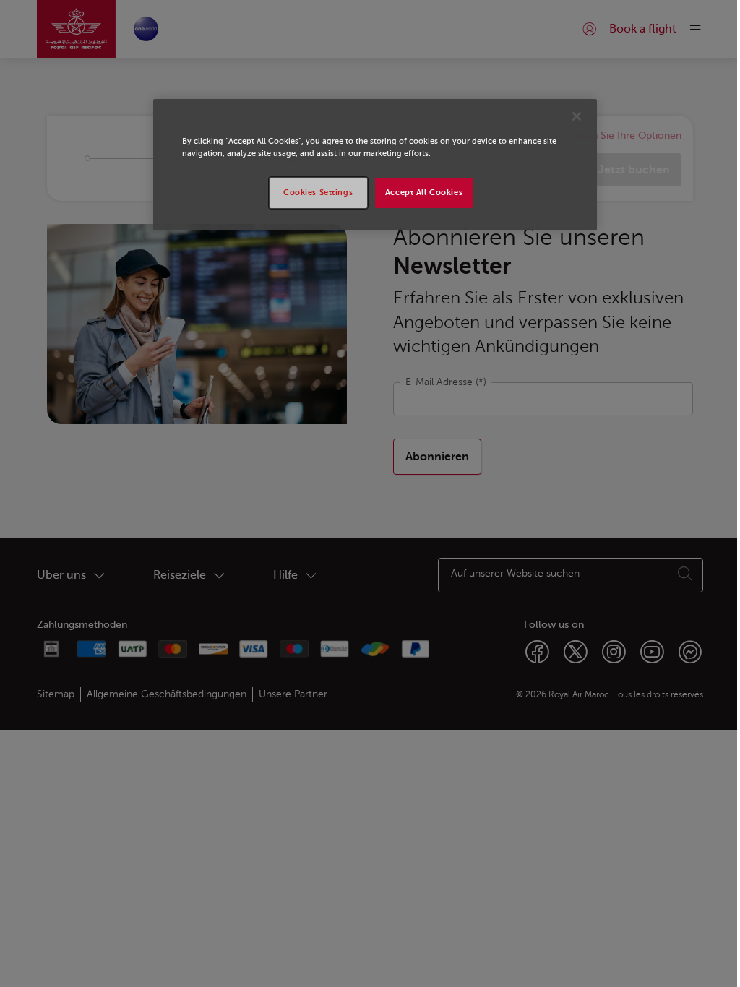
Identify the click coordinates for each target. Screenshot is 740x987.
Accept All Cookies (423, 192)
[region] (375, 164)
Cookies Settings (318, 192)
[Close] (577, 116)
